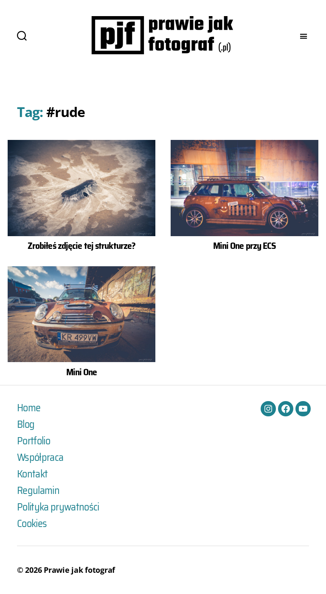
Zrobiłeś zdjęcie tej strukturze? (81, 245)
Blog (25, 424)
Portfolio (33, 441)
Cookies (32, 524)
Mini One (81, 372)
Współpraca (40, 457)
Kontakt (32, 474)
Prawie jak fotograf (79, 570)
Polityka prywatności (58, 507)
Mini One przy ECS (244, 245)
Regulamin (38, 490)
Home (28, 408)
